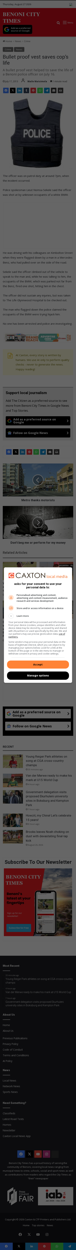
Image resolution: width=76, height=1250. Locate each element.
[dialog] (38, 625)
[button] (38, 616)
